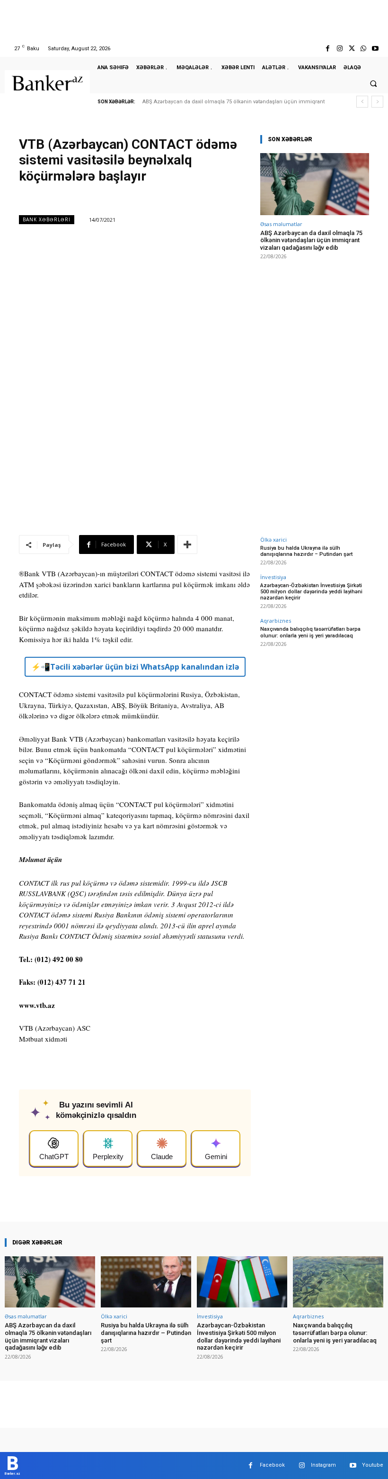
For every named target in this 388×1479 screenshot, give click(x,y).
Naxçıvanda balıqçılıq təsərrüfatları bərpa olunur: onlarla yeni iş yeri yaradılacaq (310, 632)
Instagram (323, 1465)
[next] (377, 102)
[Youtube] (375, 48)
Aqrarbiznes (275, 620)
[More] (187, 544)
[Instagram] (339, 48)
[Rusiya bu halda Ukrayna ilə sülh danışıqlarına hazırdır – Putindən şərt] (146, 1282)
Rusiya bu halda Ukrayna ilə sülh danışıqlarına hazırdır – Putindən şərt (306, 551)
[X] (351, 48)
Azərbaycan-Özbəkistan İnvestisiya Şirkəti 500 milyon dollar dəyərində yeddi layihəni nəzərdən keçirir (311, 591)
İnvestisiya (273, 577)
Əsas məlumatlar (281, 224)
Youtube (372, 1465)
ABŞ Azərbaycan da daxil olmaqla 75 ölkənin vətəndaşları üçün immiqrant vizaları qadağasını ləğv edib (311, 240)
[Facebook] (328, 48)
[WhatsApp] (364, 48)
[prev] (362, 102)
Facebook (272, 1465)
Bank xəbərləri (47, 219)
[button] (373, 83)
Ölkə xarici (273, 539)
